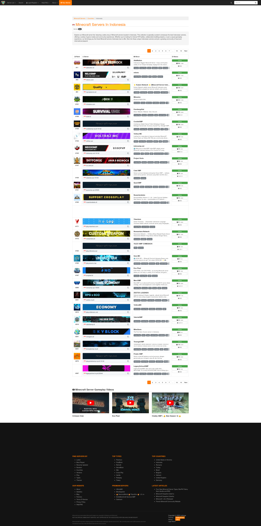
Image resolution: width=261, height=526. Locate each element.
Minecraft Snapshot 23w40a (165, 496)
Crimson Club (78, 416)
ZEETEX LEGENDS (141, 292)
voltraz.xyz (89, 141)
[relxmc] (106, 75)
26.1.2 (180, 115)
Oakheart (119, 499)
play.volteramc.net (92, 312)
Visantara (137, 219)
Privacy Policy (80, 502)
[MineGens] (106, 332)
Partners (79, 497)
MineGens (137, 329)
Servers (77, 29)
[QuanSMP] (106, 185)
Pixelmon (119, 460)
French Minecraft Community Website (168, 501)
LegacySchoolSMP (141, 366)
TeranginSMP (139, 341)
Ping (77, 475)
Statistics (79, 492)
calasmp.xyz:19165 (92, 178)
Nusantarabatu (139, 195)
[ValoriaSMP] (106, 319)
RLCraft (118, 465)
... (172, 51)
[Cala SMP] (106, 173)
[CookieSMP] (106, 124)
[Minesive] (106, 99)
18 (177, 51)
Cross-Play (119, 473)
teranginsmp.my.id (92, 349)
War (117, 470)
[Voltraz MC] (106, 136)
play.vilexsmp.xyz (91, 251)
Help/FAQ (45, 3)
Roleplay (119, 478)
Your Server (66, 3)
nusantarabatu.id (91, 202)
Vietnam (158, 475)
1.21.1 (180, 249)
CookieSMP (138, 121)
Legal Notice (172, 521)
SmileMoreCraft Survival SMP (125, 497)
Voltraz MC (138, 134)
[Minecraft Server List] (3, 2)
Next (185, 51)
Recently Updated (82, 465)
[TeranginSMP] (106, 344)
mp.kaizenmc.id (91, 92)
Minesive (137, 97)
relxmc (136, 72)
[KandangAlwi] (106, 111)
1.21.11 (180, 176)
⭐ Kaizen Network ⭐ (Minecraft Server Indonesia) (153, 85)
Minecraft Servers (79, 18)
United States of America (164, 460)
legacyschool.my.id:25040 (94, 373)
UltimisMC (119, 489)
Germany (159, 480)
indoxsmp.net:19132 (92, 153)
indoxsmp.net (139, 146)
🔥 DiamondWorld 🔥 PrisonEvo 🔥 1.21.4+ (130, 494)
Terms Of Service (82, 499)
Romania (159, 465)
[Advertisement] (130, 11)
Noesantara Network (141, 231)
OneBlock (119, 462)
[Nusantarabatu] (106, 197)
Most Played (80, 462)
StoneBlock (119, 467)
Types (78, 478)
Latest (78, 460)
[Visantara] (106, 221)
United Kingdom (161, 478)
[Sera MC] (106, 258)
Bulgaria (158, 473)
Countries (91, 18)
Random (79, 467)
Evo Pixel (137, 268)
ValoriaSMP (138, 317)
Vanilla (118, 475)
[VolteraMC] (106, 307)
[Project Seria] (106, 160)
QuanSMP (137, 183)
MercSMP (137, 280)
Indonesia (159, 462)
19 (181, 51)
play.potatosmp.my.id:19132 (95, 361)
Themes (79, 480)
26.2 (180, 66)
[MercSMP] (106, 283)
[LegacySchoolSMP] (106, 368)
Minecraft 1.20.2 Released (164, 499)
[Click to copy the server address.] (128, 67)
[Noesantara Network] (106, 234)
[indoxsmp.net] (106, 148)
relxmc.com (90, 80)
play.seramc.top (91, 263)
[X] (231, 2)
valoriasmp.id (90, 324)
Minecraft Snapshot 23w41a (165, 494)
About (54, 3)
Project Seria (139, 158)
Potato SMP (138, 354)
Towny (118, 480)
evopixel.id (89, 275)
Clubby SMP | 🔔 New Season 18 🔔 (166, 416)
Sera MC (137, 256)
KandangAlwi (139, 109)
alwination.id (90, 68)
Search (21, 3)
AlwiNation (138, 60)
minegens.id (90, 337)
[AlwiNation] (106, 62)
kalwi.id (88, 116)
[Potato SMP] (106, 356)
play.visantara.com (92, 226)
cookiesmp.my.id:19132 (93, 129)
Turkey (158, 467)
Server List (11, 3)
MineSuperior (120, 492)
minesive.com (90, 104)
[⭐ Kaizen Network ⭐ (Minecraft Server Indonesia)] (106, 87)
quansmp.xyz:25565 (92, 190)
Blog (77, 494)
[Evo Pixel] (106, 270)
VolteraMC (138, 305)
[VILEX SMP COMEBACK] (106, 246)
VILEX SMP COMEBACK (143, 243)
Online (180, 60)
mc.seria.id (89, 165)
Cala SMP (137, 170)
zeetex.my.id (90, 300)
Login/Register (32, 3)
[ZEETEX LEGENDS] (106, 295)
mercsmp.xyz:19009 (92, 288)
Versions (79, 473)
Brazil (158, 470)
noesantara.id (90, 239)
